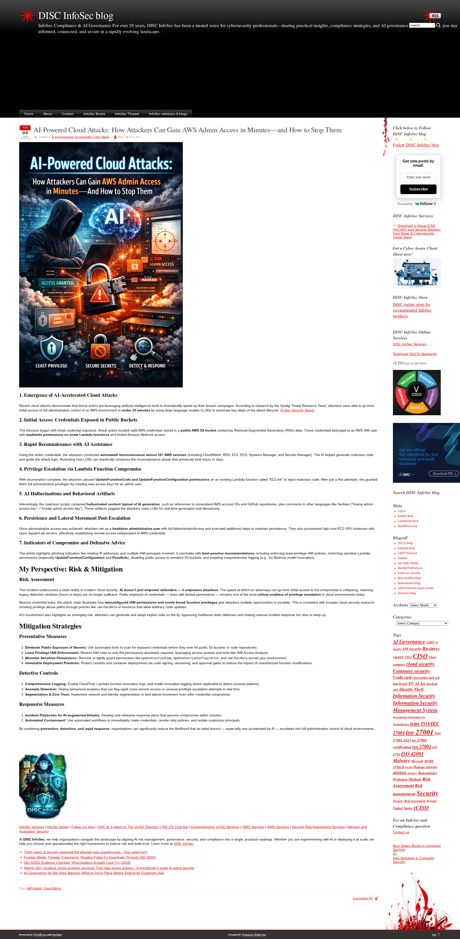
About (47, 114)
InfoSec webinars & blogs (168, 114)
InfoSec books (58, 827)
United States (403, 808)
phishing (400, 772)
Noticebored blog (409, 583)
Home (28, 114)
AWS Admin (34, 888)
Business (431, 648)
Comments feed (408, 521)
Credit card (402, 677)
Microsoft (417, 761)
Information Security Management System (415, 706)
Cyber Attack (101, 137)
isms (415, 723)
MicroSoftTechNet (409, 578)
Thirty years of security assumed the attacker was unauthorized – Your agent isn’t (85, 852)
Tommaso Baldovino (254, 935)
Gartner (403, 558)
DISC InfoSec (184, 844)
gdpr (395, 690)
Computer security (411, 670)
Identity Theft (411, 689)
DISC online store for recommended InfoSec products (412, 310)
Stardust (57, 935)
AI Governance (64, 137)
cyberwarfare (420, 678)
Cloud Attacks (52, 888)
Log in (402, 511)
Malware (401, 760)
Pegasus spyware (425, 766)
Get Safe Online (408, 563)
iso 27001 (420, 732)
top (434, 935)
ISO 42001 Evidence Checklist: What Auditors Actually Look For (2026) (77, 862)
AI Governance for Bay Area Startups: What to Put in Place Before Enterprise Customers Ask (94, 873)
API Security (411, 648)
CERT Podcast (407, 553)
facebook (431, 683)
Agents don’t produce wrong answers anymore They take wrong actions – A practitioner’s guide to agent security (109, 868)
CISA (408, 657)
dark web (434, 678)
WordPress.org (407, 526)
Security (427, 793)
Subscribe (418, 189)
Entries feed (405, 516)
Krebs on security (409, 573)
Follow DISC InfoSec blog (416, 145)
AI (53, 137)
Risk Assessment (412, 782)
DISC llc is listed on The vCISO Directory (128, 827)
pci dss (409, 767)
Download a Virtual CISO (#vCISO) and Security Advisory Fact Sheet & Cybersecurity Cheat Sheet (417, 231)
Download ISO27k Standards (415, 354)
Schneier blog (407, 593)
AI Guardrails (83, 137)
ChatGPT (398, 657)
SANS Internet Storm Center (416, 588)
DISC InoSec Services (409, 344)
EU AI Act (417, 683)
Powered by (405, 204)
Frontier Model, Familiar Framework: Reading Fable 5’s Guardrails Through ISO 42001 (90, 857)
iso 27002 (421, 746)
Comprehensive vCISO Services (215, 827)
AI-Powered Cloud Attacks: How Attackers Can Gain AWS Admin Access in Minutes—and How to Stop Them (188, 129)
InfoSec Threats (127, 114)
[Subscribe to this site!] (435, 17)
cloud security (420, 663)
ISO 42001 (412, 753)
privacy (412, 773)
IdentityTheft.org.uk (410, 568)
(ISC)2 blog (405, 543)
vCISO (421, 807)
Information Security (414, 695)
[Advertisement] (230, 73)
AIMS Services (278, 827)
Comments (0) (363, 898)
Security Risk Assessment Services (318, 827)
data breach (400, 683)
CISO (420, 655)
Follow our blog (83, 827)
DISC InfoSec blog (76, 15)
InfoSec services (31, 827)
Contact (68, 114)
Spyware (432, 801)
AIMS (430, 642)
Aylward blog (406, 548)
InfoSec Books (94, 114)
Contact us (401, 832)
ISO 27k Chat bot (175, 827)
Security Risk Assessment (409, 801)
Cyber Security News (297, 410)
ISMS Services (253, 827)
